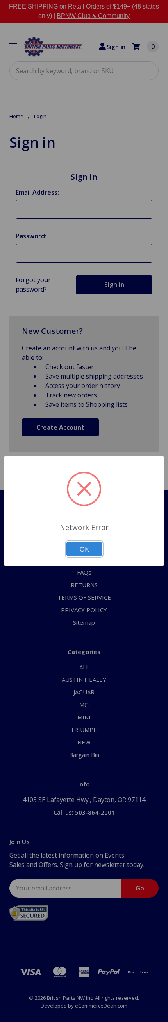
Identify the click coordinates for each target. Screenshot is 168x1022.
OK (84, 548)
